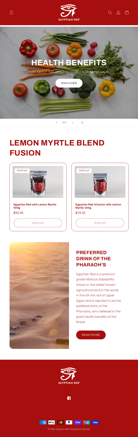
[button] (11, 12)
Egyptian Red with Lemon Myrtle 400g (34, 206)
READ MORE (91, 334)
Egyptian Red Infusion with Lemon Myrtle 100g (98, 206)
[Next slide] (73, 123)
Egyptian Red (63, 429)
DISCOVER (69, 83)
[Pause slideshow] (82, 123)
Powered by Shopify (80, 429)
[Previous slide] (56, 123)
